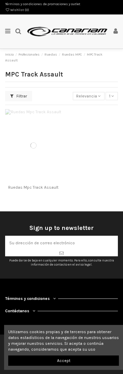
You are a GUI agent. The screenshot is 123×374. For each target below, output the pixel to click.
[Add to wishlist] (25, 180)
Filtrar (21, 96)
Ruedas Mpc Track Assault (33, 187)
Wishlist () (19, 10)
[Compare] (33, 180)
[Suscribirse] (61, 253)
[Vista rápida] (41, 180)
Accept (63, 360)
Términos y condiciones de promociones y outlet (42, 4)
